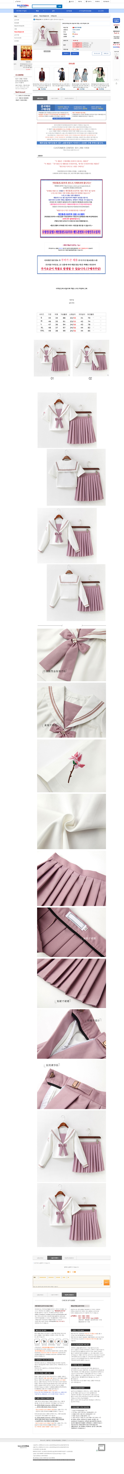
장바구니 (75, 53)
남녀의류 (16, 20)
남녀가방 (16, 35)
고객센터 (64, 1440)
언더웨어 (16, 41)
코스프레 (101, 11)
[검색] (59, 7)
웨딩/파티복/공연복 (19, 26)
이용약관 (48, 1440)
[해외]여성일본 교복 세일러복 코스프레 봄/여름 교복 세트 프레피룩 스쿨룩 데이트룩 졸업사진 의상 (81, 85)
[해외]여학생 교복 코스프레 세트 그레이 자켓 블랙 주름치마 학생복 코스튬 (61, 85)
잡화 (53, 11)
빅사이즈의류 (17, 38)
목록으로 (106, 53)
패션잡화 (16, 23)
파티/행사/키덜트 (21, 11)
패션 (37, 11)
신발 (15, 29)
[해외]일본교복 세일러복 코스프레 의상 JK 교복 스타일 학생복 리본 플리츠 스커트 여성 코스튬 (100, 85)
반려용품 (69, 11)
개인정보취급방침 (56, 1440)
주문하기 (66, 53)
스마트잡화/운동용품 (85, 11)
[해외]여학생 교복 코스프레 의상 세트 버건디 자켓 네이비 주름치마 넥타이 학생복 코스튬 (42, 85)
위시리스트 (97, 53)
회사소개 (42, 1440)
